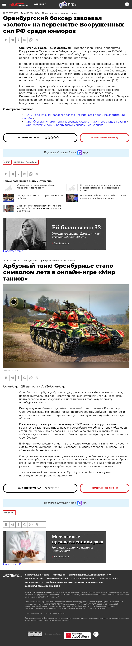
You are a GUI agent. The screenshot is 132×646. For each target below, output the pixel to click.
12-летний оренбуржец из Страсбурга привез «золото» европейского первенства (103, 196)
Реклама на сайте (109, 579)
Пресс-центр (59, 575)
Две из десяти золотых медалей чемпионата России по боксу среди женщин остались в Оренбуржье (39, 208)
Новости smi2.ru (13, 251)
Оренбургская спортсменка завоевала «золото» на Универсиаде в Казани (76, 121)
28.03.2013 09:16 (10, 13)
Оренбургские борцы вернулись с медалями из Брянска (64, 125)
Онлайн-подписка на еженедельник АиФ (90, 575)
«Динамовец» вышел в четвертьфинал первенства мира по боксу (36, 186)
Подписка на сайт (34, 579)
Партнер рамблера (53, 634)
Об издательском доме (37, 575)
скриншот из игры (12, 370)
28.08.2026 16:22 (11, 260)
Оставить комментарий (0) (104, 138)
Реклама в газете (34, 582)
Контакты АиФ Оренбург (83, 579)
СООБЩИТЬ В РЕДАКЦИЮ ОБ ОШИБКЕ (42, 586)
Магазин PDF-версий (57, 579)
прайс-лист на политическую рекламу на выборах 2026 (74, 582)
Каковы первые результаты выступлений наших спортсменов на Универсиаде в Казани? (100, 188)
